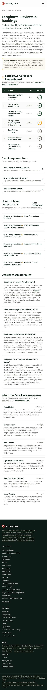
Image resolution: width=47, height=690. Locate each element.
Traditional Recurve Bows (11, 589)
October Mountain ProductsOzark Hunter (15, 113)
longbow (36, 290)
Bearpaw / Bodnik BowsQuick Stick (15, 138)
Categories (10, 10)
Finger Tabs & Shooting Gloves (13, 593)
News (4, 624)
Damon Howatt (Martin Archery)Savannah (14, 146)
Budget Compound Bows (11, 553)
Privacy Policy (6, 661)
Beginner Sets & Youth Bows (12, 599)
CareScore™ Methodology (11, 630)
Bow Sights (6, 571)
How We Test (6, 633)
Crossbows (6, 559)
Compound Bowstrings (10, 583)
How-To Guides (7, 621)
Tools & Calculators (9, 618)
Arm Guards (6, 596)
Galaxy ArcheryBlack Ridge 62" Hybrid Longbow (14, 123)
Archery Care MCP (8, 636)
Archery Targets (7, 586)
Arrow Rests (6, 568)
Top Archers (6, 627)
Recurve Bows (7, 556)
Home (3, 10)
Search (4, 658)
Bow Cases (6, 602)
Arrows (4, 562)
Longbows (5, 580)
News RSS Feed (7, 667)
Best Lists (5, 612)
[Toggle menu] (43, 3)
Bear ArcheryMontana (13, 131)
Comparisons (6, 615)
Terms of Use (6, 664)
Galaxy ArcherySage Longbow (13, 105)
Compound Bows (8, 550)
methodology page (22, 400)
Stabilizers (5, 577)
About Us (5, 655)
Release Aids (6, 574)
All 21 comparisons (37, 204)
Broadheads (6, 565)
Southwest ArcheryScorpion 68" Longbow (15, 97)
